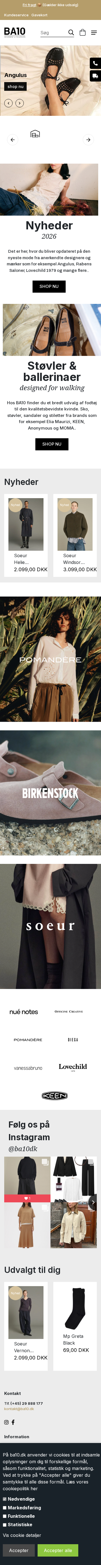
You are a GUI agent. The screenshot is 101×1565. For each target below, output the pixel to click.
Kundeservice (16, 15)
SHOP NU (49, 286)
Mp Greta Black (73, 1339)
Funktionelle (21, 1516)
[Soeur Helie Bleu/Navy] (25, 524)
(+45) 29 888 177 (26, 1403)
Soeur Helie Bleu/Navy (25, 559)
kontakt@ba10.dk (19, 1408)
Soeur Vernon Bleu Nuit (24, 1347)
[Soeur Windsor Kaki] (75, 524)
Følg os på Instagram (29, 1130)
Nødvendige (21, 1499)
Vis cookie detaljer (22, 1535)
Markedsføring (24, 1507)
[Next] (89, 535)
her (34, 1488)
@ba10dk (22, 1148)
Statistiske (20, 1524)
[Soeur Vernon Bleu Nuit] (25, 1312)
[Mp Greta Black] (75, 1308)
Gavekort (39, 15)
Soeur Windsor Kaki (72, 559)
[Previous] (12, 535)
